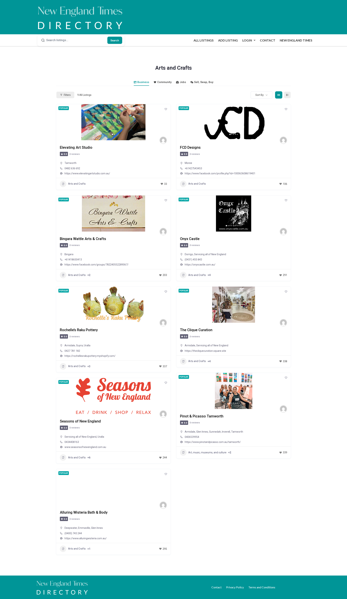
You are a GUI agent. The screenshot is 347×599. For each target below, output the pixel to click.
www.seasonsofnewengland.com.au (85, 447)
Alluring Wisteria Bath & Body (84, 512)
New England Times (296, 40)
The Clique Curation (196, 330)
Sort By (259, 94)
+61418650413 (73, 259)
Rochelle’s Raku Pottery (79, 330)
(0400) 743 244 (73, 533)
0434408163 (72, 442)
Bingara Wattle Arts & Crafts (83, 239)
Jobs (183, 82)
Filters (67, 94)
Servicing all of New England (210, 254)
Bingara (69, 254)
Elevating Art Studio (76, 147)
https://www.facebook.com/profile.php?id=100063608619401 (220, 173)
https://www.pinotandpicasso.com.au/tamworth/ (213, 442)
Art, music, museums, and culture (207, 452)
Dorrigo (189, 254)
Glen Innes (202, 431)
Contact (267, 40)
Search (114, 40)
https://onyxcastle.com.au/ (200, 264)
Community (164, 82)
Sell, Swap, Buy (203, 82)
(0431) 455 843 (193, 259)
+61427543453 (193, 168)
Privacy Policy (235, 587)
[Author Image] (163, 140)
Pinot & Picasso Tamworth (201, 416)
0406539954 (192, 436)
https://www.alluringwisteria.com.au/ (86, 538)
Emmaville (84, 527)
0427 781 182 (72, 350)
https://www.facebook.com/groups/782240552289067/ (96, 264)
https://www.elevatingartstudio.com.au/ (87, 173)
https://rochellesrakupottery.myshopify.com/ (90, 355)
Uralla (87, 345)
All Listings (204, 40)
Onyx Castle (190, 239)
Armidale (70, 345)
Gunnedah (215, 431)
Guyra (79, 345)
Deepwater (71, 527)
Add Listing (228, 40)
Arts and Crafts (77, 183)
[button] (248, 40)
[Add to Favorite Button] (165, 109)
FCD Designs (190, 147)
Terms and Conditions (261, 587)
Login (247, 40)
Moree (188, 163)
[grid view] (278, 95)
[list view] (287, 95)
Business (143, 82)
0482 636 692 (72, 168)
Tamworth (70, 163)
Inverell (226, 431)
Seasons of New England (80, 421)
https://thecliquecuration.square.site (205, 350)
